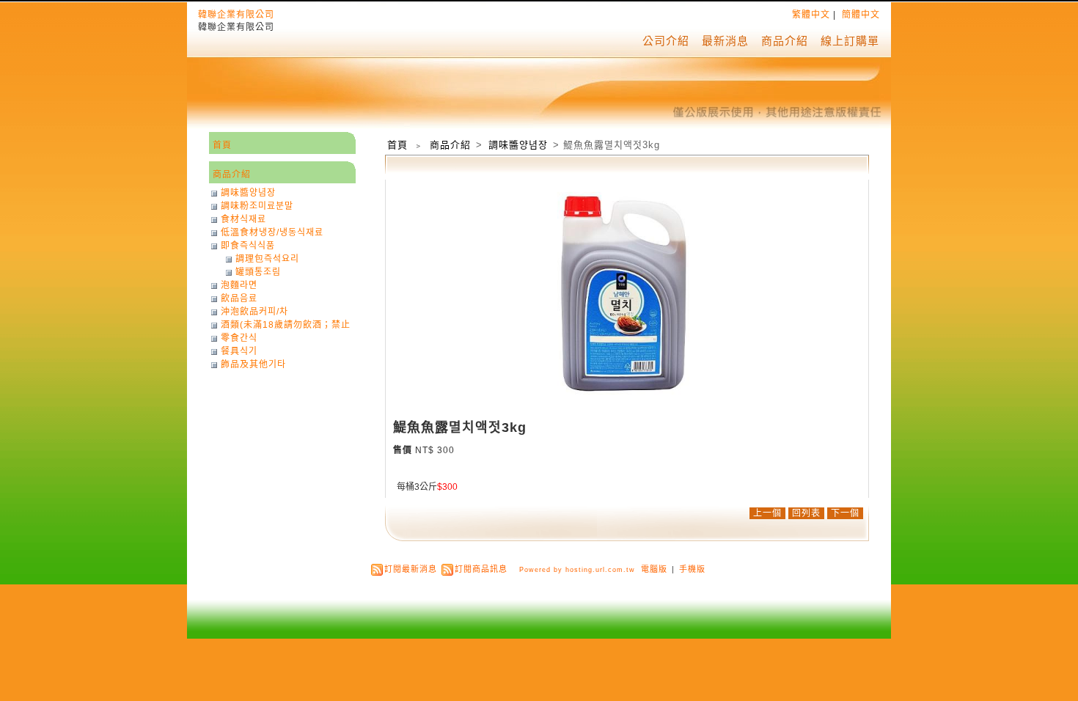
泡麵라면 (239, 285)
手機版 (692, 569)
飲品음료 (239, 298)
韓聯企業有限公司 (236, 15)
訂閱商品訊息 (481, 569)
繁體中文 (811, 15)
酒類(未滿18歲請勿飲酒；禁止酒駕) (286, 325)
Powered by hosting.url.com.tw (577, 569)
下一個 (845, 513)
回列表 (806, 513)
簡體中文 (861, 15)
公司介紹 (665, 40)
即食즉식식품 (248, 246)
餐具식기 (239, 351)
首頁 (397, 144)
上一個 (767, 513)
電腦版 (654, 569)
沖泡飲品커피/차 (254, 312)
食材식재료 (243, 219)
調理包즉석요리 (267, 259)
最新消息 (725, 40)
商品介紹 (784, 40)
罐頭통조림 (258, 272)
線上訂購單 (850, 40)
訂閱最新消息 (410, 569)
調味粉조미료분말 (257, 206)
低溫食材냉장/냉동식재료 (272, 232)
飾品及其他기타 (253, 364)
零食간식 (239, 338)
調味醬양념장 (519, 144)
